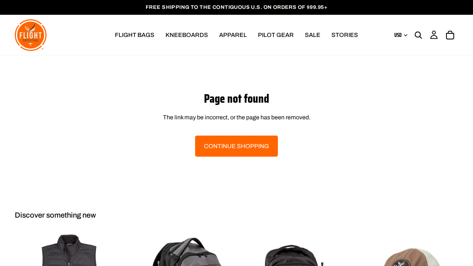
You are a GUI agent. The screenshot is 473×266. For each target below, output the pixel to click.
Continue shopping (236, 146)
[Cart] (450, 35)
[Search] (418, 35)
